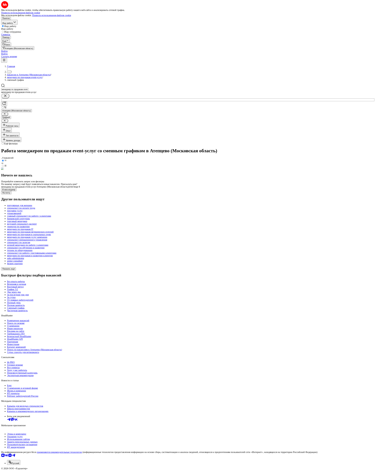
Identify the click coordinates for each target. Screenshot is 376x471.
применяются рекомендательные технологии (59, 452)
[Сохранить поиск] (4, 103)
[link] (6, 44)
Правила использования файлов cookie (51, 15)
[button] (4, 51)
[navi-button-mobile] (4, 60)
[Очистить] (5, 96)
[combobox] (14, 89)
